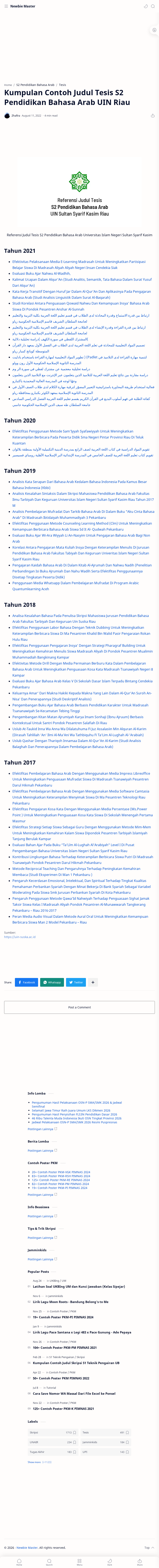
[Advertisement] (79, 46)
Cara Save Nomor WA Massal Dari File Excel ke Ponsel (74, 1393)
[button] (146, 6)
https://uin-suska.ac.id (20, 937)
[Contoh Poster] (60, 1311)
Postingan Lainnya (40, 1129)
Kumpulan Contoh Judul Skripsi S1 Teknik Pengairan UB (76, 1363)
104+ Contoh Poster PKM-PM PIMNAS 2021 (65, 1347)
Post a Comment (79, 1007)
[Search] (153, 6)
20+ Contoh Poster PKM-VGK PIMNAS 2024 (61, 1172)
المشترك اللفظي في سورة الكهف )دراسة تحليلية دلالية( (50, 339)
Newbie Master (22, 6)
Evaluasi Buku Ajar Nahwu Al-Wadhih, (41, 273)
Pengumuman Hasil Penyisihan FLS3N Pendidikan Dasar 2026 (74, 1114)
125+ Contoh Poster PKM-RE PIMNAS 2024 (61, 1180)
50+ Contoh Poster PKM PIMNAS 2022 (61, 1378)
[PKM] (73, 1311)
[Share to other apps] (93, 982)
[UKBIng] (55, 1281)
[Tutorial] (51, 1388)
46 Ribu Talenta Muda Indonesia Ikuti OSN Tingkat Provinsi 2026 (77, 1118)
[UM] (64, 1281)
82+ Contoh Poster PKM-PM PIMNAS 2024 (60, 1184)
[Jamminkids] (55, 1296)
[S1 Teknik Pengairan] (62, 1357)
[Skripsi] (81, 1357)
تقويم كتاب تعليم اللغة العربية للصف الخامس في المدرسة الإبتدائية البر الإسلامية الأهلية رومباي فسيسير (82, 455)
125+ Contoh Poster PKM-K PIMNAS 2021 (63, 1409)
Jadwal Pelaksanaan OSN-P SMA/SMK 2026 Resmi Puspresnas (74, 1122)
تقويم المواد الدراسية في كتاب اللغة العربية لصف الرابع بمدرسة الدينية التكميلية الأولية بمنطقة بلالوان (80, 449)
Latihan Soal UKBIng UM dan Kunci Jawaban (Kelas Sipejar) (79, 1286)
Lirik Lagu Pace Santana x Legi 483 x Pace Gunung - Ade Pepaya (82, 1332)
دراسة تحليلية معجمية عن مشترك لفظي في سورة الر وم (51, 369)
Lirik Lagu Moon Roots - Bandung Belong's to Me (70, 1302)
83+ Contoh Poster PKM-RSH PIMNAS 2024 (61, 1176)
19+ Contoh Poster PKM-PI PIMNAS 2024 (59, 1188)
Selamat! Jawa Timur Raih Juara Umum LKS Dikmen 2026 (71, 1110)
